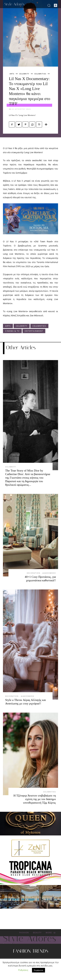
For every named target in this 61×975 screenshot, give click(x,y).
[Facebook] (12, 124)
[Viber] (39, 124)
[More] (46, 124)
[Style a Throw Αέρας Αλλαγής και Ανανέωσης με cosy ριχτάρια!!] (30, 644)
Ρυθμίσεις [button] (23, 970)
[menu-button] (55, 5)
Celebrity (24, 73)
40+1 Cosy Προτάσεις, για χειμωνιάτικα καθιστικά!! (40, 578)
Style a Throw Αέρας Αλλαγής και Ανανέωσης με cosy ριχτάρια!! (25, 701)
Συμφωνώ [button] (38, 970)
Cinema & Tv (12, 331)
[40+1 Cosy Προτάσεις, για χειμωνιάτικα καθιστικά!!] (30, 535)
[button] (49, 5)
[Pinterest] (25, 124)
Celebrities (40, 73)
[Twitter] (19, 124)
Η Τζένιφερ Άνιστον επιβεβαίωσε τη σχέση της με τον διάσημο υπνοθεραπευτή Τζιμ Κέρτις (34, 799)
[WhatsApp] (32, 124)
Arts (12, 73)
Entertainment (34, 331)
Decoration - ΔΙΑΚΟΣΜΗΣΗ (41, 573)
